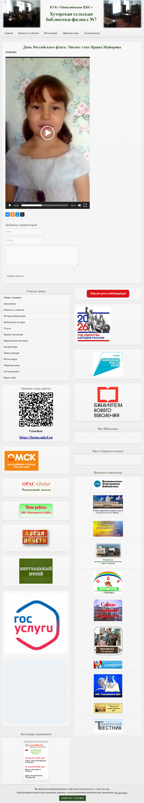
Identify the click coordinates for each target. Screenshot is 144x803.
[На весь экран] (85, 205)
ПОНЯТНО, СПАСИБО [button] (72, 798)
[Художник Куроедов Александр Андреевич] (108, 641)
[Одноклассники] (12, 214)
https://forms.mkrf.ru (36, 437)
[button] (48, 133)
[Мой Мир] (17, 214)
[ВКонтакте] (7, 214)
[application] (47, 133)
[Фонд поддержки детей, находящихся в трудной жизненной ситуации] (36, 722)
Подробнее (121, 792)
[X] (22, 214)
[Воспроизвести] (10, 205)
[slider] (44, 205)
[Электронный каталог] (36, 487)
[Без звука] (79, 205)
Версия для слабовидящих (108, 293)
